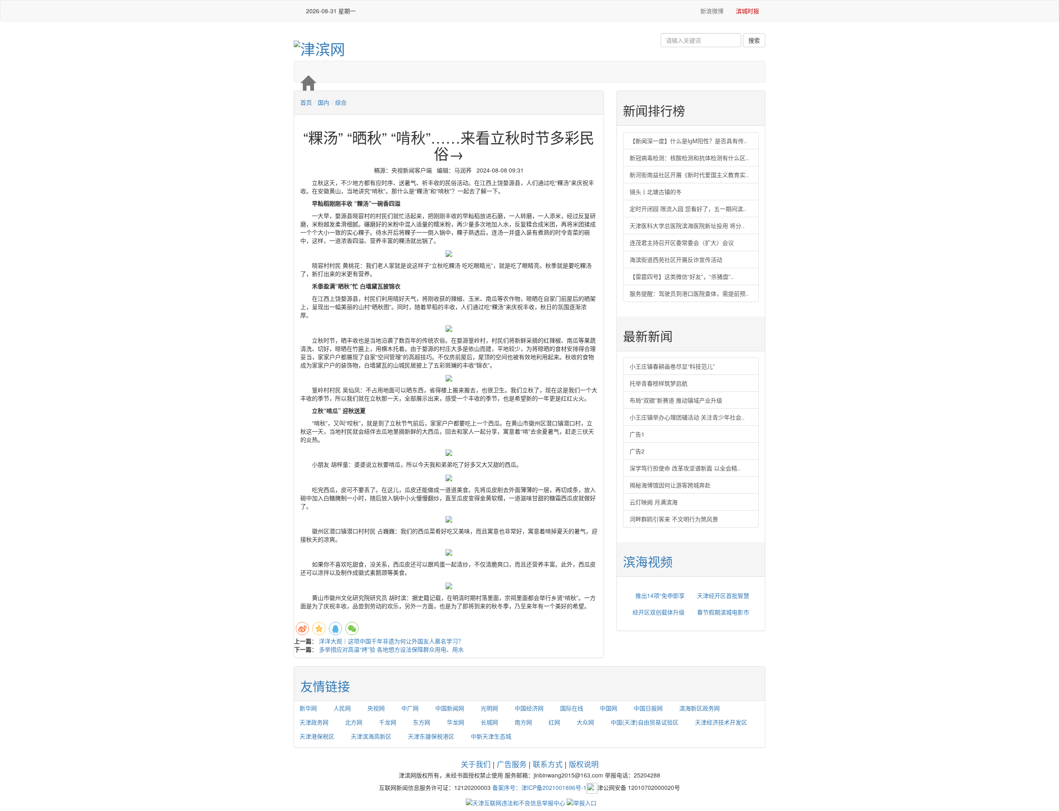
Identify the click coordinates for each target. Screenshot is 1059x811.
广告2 (637, 451)
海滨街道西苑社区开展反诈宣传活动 (676, 259)
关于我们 (476, 763)
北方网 (353, 722)
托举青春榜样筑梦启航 (659, 383)
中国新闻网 (449, 708)
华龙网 (455, 722)
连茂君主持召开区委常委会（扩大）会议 (682, 242)
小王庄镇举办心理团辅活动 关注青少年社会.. (687, 417)
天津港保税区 (316, 736)
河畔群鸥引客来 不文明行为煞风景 (674, 519)
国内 (323, 102)
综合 (341, 102)
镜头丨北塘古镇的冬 (656, 191)
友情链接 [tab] (325, 686)
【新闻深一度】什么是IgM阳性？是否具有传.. (688, 141)
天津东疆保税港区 (431, 736)
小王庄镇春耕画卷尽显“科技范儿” (672, 366)
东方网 (421, 722)
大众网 (585, 722)
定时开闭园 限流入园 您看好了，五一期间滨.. (688, 208)
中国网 (608, 708)
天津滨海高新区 (371, 736)
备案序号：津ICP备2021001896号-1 (539, 787)
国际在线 (571, 708)
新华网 (308, 708)
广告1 (637, 434)
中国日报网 (648, 708)
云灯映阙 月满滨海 (654, 502)
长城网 (489, 722)
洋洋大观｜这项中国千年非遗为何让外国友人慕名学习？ (391, 641)
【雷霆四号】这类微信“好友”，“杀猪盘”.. (682, 276)
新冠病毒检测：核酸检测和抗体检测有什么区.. (689, 158)
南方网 (523, 722)
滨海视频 (648, 561)
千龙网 (387, 722)
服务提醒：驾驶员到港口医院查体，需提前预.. (689, 293)
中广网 (410, 708)
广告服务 (512, 763)
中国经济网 (529, 708)
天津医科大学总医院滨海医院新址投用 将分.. (687, 225)
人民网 (342, 708)
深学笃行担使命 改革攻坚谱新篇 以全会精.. (685, 468)
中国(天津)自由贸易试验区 (644, 722)
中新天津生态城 (491, 736)
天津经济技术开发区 (721, 722)
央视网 (376, 708)
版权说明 (584, 763)
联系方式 (548, 763)
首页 (306, 102)
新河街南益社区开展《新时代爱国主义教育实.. (689, 174)
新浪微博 (711, 11)
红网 (554, 722)
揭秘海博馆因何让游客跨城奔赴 (670, 485)
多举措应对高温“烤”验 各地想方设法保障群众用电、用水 (391, 649)
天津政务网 (313, 722)
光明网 (489, 708)
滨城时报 (747, 11)
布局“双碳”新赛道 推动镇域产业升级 (676, 400)
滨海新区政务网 (699, 708)
